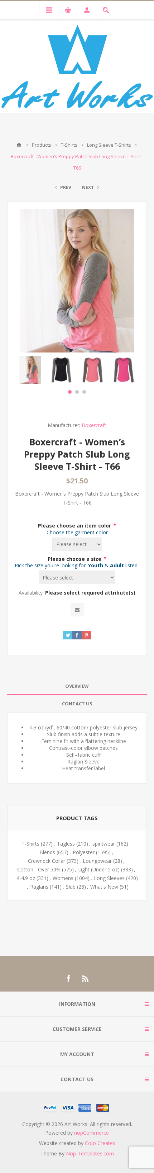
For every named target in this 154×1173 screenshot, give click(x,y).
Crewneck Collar (46, 860)
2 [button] (77, 392)
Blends (47, 852)
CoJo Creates (100, 1143)
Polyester (84, 852)
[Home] (19, 145)
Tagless (66, 843)
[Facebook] (68, 978)
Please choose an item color (75, 525)
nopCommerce (91, 1132)
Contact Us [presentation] (77, 703)
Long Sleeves (109, 878)
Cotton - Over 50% (39, 869)
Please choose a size (75, 558)
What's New (104, 886)
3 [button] (84, 392)
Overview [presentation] (77, 686)
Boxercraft (94, 425)
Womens (63, 878)
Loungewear (97, 860)
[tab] (77, 686)
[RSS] (85, 978)
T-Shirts (30, 843)
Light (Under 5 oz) (99, 869)
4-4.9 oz (25, 878)
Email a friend (77, 609)
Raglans (39, 886)
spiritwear (103, 843)
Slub (71, 886)
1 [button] (70, 392)
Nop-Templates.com (90, 1153)
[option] (30, 370)
